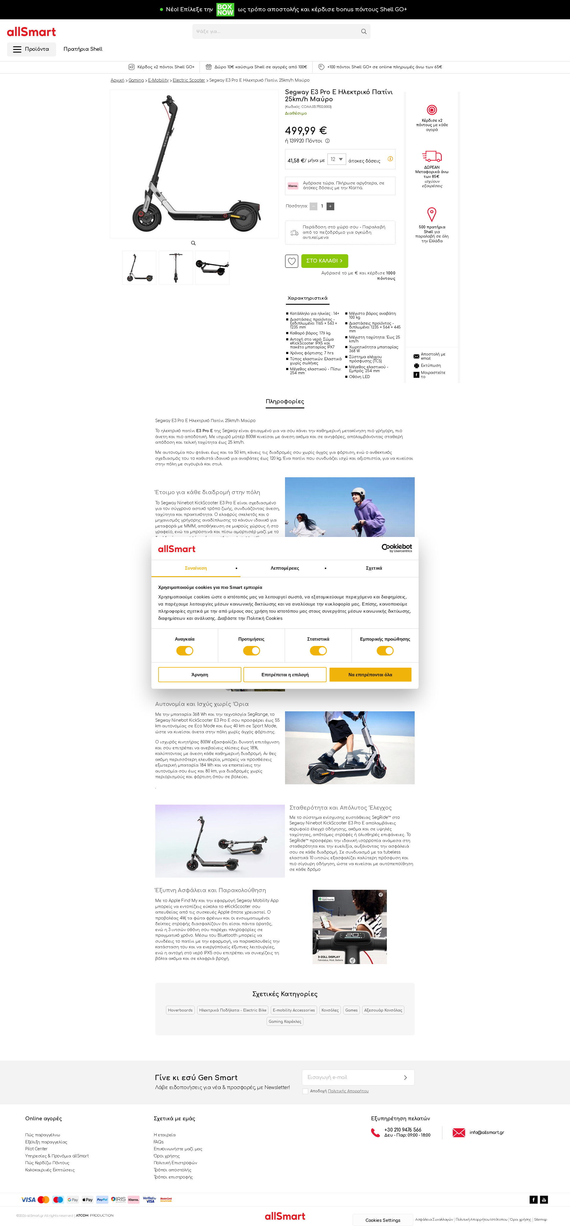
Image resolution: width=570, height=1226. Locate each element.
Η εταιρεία (165, 1135)
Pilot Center (36, 1149)
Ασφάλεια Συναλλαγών (434, 1220)
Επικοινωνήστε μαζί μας (178, 1149)
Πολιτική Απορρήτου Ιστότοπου (481, 1220)
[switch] (251, 650)
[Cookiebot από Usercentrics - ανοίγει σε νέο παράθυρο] (386, 548)
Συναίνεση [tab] (196, 568)
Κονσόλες (330, 1010)
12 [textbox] (333, 159)
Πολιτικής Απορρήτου (348, 1091)
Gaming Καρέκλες (285, 1022)
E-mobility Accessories (294, 1010)
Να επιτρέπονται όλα (370, 674)
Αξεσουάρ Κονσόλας (383, 1010)
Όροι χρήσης (167, 1156)
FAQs (159, 1142)
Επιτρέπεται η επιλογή (285, 674)
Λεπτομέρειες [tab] (285, 568)
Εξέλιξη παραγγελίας (46, 1142)
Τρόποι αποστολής (172, 1170)
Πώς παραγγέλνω (42, 1135)
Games (351, 1010)
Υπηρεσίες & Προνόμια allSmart (56, 1156)
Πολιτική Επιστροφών (175, 1163)
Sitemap (540, 1220)
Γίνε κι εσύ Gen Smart (222, 1082)
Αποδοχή (339, 1091)
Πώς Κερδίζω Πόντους (47, 1163)
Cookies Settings (382, 1220)
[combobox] (336, 159)
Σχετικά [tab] (374, 568)
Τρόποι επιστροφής (173, 1177)
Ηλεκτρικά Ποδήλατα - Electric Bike (232, 1010)
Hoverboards (180, 1010)
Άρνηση (199, 674)
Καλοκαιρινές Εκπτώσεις (50, 1170)
